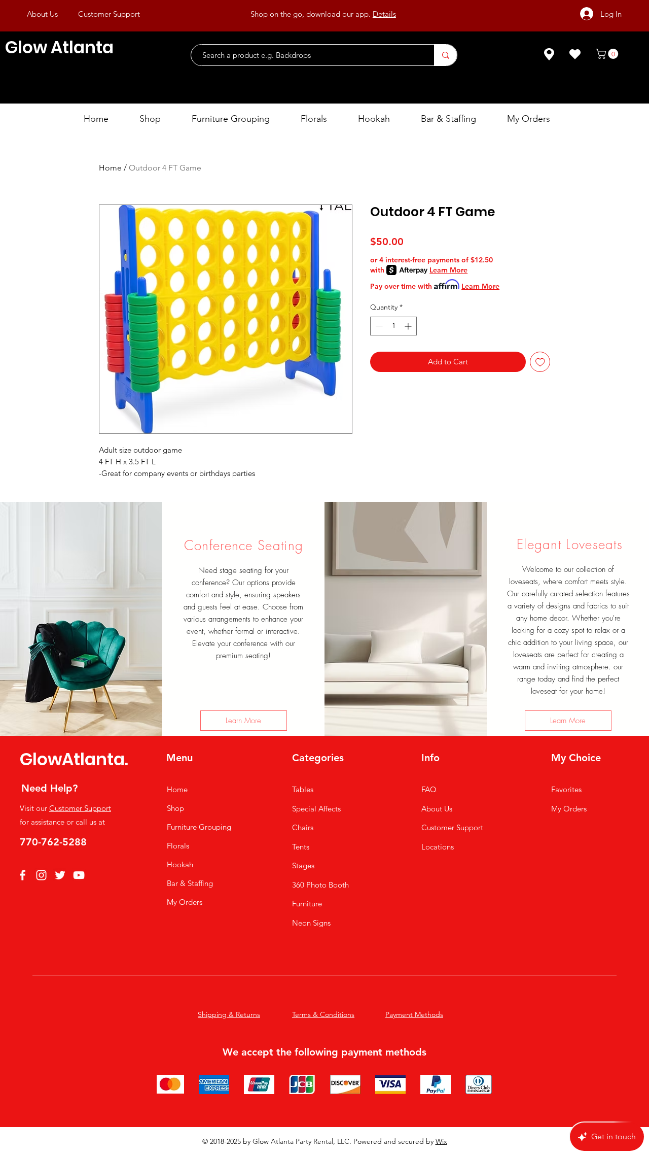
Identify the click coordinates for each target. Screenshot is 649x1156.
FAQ (429, 789)
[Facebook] (22, 875)
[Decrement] (378, 326)
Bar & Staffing (190, 883)
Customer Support (80, 808)
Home (110, 168)
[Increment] (409, 326)
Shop (175, 808)
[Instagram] (41, 875)
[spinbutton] (393, 326)
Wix (441, 1141)
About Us (436, 808)
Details (384, 14)
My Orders (184, 902)
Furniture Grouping (199, 827)
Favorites (566, 789)
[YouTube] (79, 875)
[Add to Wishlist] (540, 362)
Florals (178, 846)
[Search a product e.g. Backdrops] (445, 55)
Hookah (180, 864)
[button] (608, 54)
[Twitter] (60, 875)
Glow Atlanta (59, 47)
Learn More (448, 270)
